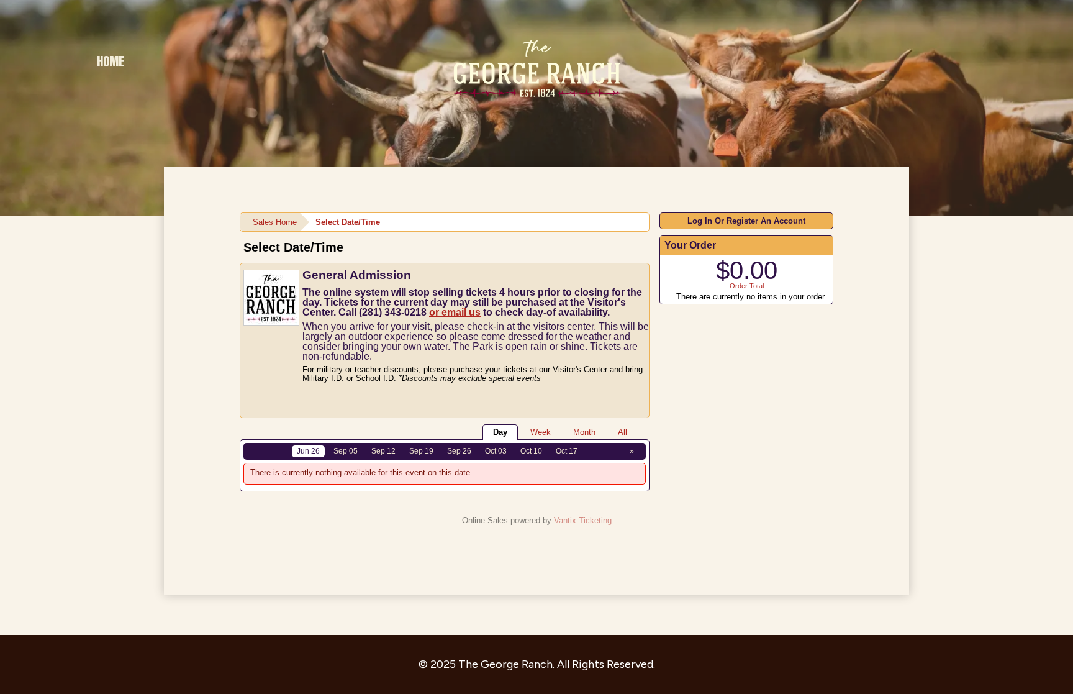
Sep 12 (383, 451)
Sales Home (275, 222)
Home (110, 61)
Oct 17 (566, 451)
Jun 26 (308, 451)
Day (500, 432)
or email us (455, 312)
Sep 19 (421, 451)
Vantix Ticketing (583, 520)
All (622, 432)
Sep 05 (345, 451)
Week (540, 432)
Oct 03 (496, 451)
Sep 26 (459, 451)
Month (584, 432)
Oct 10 (531, 451)
